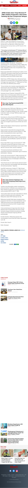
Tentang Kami (4, 474)
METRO (19, 5)
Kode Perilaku (11, 476)
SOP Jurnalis (5, 476)
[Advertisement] (14, 263)
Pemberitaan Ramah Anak (20, 476)
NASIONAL (7, 5)
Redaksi (13, 474)
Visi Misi (9, 474)
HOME (2, 5)
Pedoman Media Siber (19, 474)
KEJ (25, 474)
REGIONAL (24, 5)
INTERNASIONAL (13, 5)
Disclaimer (14, 477)
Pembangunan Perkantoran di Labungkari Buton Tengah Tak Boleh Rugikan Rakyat (15, 433)
